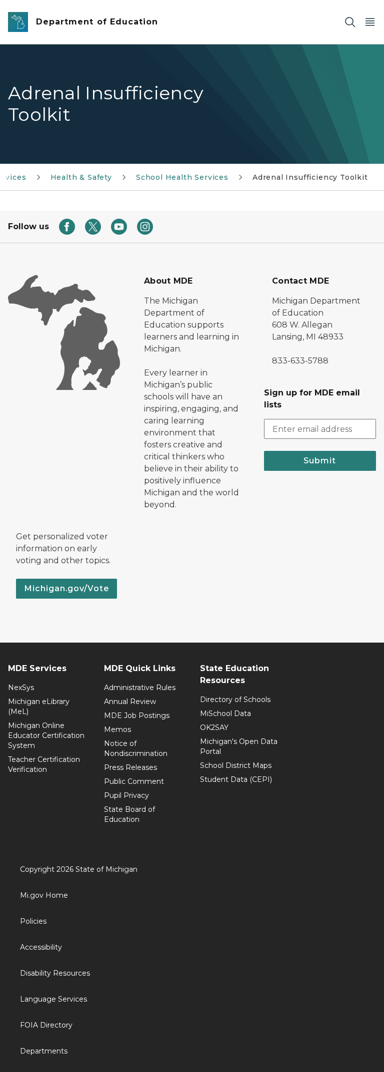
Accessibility (41, 947)
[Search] (350, 22)
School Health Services (182, 177)
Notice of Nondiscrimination (136, 748)
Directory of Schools (235, 699)
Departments (44, 1051)
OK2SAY (214, 727)
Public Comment (134, 781)
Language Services (53, 999)
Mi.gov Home (44, 895)
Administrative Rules (140, 687)
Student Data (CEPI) (236, 779)
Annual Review (130, 701)
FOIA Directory (46, 1025)
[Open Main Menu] (370, 22)
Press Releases (130, 767)
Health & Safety (81, 177)
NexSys (21, 687)
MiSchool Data (225, 713)
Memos (117, 729)
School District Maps (236, 765)
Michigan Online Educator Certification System (46, 735)
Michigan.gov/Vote (66, 588)
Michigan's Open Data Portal (239, 746)
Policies (33, 921)
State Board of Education (129, 814)
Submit (320, 460)
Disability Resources (55, 973)
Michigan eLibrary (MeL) (39, 706)
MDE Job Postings (137, 715)
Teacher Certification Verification (44, 764)
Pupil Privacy (126, 795)
